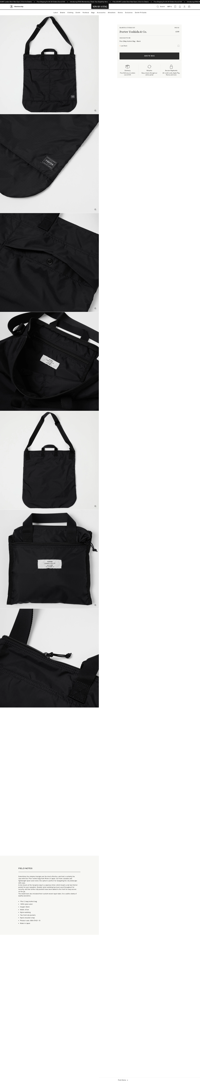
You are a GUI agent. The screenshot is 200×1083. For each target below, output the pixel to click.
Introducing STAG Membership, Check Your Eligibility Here (89, 2)
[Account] (184, 6)
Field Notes (122, 1080)
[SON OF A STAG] (100, 6)
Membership (18, 7)
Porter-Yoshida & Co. (133, 32)
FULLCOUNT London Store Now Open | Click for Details (131, 2)
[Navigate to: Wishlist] (175, 6)
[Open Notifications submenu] (180, 6)
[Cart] (189, 6)
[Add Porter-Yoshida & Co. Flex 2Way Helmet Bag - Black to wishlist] (178, 46)
